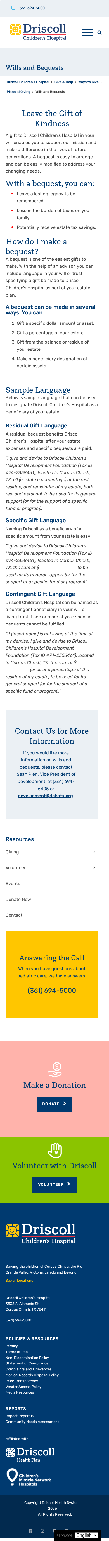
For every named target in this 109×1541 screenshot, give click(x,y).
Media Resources (20, 1392)
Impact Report (18, 1416)
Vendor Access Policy (23, 1387)
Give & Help (63, 82)
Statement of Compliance (27, 1363)
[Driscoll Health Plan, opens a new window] (30, 1455)
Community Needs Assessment (32, 1422)
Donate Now (18, 900)
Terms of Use (17, 1352)
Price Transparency (22, 1381)
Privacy (12, 1346)
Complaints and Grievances (29, 1369)
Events (13, 884)
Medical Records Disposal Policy (32, 1375)
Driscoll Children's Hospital (28, 82)
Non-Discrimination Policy (27, 1358)
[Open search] (99, 32)
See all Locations (19, 1281)
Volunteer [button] (16, 868)
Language (64, 1535)
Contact (14, 915)
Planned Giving (18, 92)
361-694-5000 (32, 8)
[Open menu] (87, 32)
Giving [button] (12, 852)
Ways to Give (88, 82)
